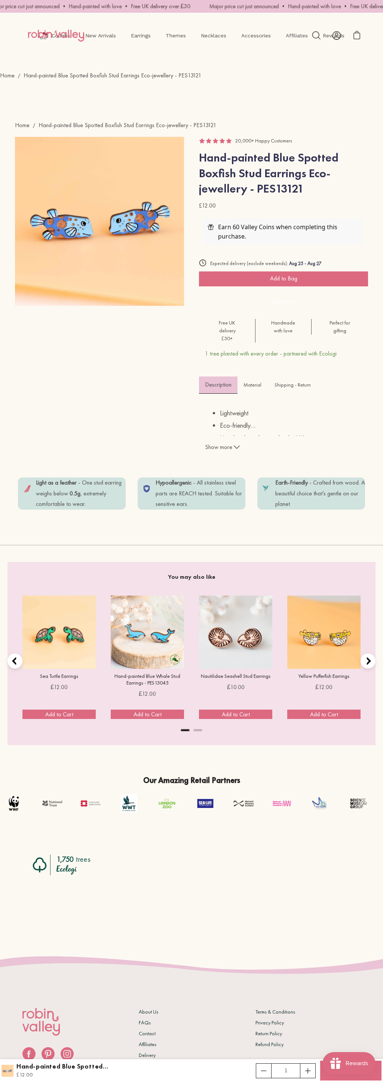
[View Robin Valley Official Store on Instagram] (67, 1053)
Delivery (147, 1055)
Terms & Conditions (275, 1011)
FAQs (145, 1022)
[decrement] (263, 1071)
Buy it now (284, 301)
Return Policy (268, 1033)
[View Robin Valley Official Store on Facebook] (29, 1053)
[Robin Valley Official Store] (56, 35)
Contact (147, 1033)
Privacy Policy (269, 1022)
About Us (148, 1011)
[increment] (307, 1071)
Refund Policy (269, 1044)
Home (7, 75)
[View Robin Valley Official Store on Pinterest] (48, 1053)
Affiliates (147, 1044)
